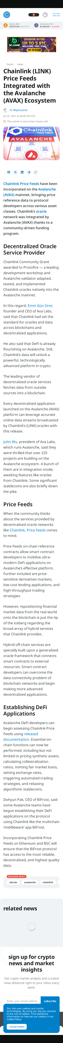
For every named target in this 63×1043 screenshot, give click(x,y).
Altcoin (13, 882)
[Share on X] (15, 172)
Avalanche (30, 882)
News (20, 64)
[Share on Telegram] (28, 172)
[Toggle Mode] (45, 14)
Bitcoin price (16, 25)
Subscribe (50, 1001)
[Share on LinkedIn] (22, 172)
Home (10, 64)
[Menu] (56, 14)
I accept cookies (16, 1026)
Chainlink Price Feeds (21, 183)
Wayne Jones (20, 110)
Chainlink (48, 882)
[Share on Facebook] (8, 172)
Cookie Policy (14, 1019)
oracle (41, 211)
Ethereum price (46, 25)
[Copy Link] (35, 172)
